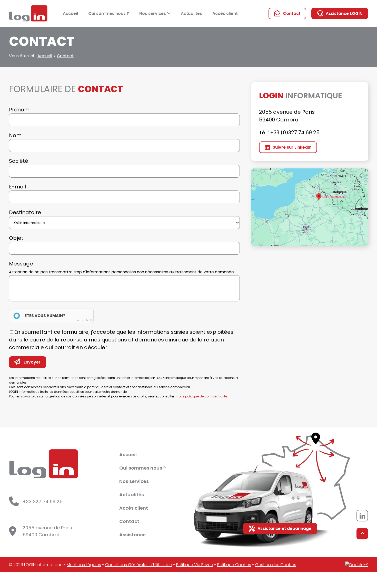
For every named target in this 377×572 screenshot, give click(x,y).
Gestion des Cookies (275, 565)
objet (16, 238)
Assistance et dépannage (284, 528)
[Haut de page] (362, 533)
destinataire (25, 212)
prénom (19, 109)
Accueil (70, 13)
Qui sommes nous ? (108, 13)
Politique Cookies (234, 565)
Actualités (191, 13)
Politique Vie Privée (194, 565)
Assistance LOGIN (344, 13)
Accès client (225, 13)
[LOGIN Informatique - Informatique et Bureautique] (28, 13)
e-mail (17, 186)
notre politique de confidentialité (201, 396)
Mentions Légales (84, 565)
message (122, 267)
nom (15, 135)
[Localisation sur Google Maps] (309, 207)
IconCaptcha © (83, 320)
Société (18, 161)
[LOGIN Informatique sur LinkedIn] (362, 515)
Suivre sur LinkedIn (292, 147)
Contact (292, 13)
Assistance (132, 534)
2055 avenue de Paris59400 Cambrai (47, 531)
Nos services (153, 13)
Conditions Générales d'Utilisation (138, 565)
